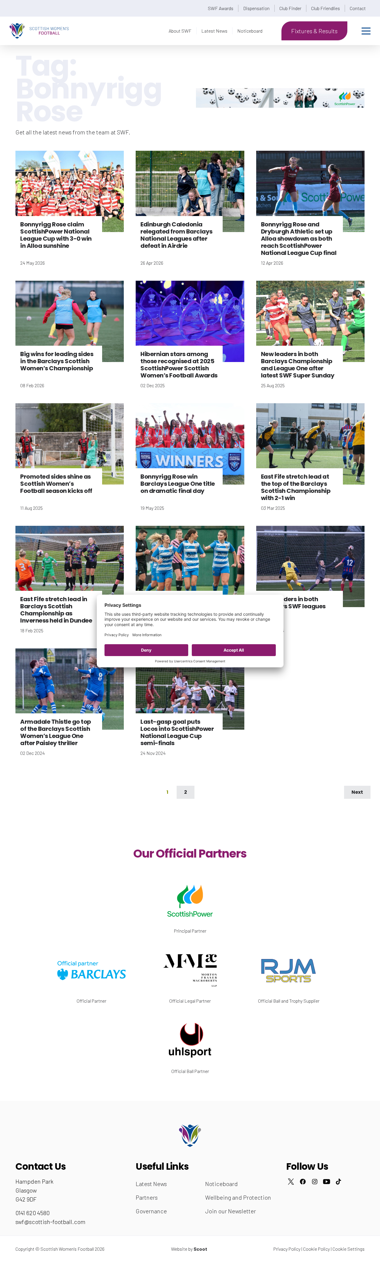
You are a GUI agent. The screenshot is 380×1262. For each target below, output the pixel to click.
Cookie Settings (348, 1249)
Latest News (214, 31)
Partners (147, 1197)
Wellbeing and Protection (238, 1197)
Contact (358, 8)
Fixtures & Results (314, 30)
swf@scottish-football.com (50, 1221)
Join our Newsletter (230, 1211)
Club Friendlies (325, 8)
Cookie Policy (316, 1249)
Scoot (200, 1249)
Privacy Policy (286, 1249)
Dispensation (256, 8)
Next (357, 792)
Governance (151, 1211)
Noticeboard (249, 31)
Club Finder (290, 8)
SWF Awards (220, 8)
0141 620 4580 (32, 1212)
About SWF (180, 31)
